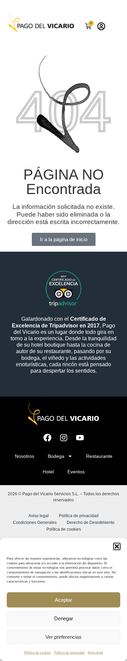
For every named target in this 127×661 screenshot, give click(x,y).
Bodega (56, 456)
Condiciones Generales (35, 522)
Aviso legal (95, 652)
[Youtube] (80, 438)
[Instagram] (64, 438)
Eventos (76, 471)
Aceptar (63, 600)
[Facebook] (47, 438)
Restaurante (99, 456)
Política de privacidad (69, 652)
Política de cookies (37, 652)
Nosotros (24, 456)
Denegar (63, 618)
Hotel (48, 471)
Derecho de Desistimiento (90, 522)
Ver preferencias (63, 637)
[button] (116, 546)
